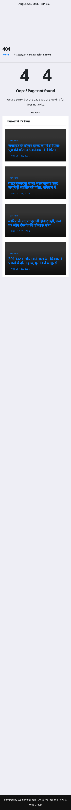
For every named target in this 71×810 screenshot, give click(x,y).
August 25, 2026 (20, 156)
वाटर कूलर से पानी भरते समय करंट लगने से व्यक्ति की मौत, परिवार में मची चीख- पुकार (33, 188)
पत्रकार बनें (8, 705)
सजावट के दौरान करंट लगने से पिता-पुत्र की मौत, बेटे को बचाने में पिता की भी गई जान (34, 150)
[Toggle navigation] (33, 38)
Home (6, 54)
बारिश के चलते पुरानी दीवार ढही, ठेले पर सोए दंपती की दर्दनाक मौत (34, 223)
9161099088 (10, 667)
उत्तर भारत (14, 140)
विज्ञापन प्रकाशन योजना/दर (7, 728)
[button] (61, 38)
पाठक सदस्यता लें (8, 714)
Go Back (35, 112)
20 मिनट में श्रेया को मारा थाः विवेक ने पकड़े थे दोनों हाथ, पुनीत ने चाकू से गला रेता (35, 263)
